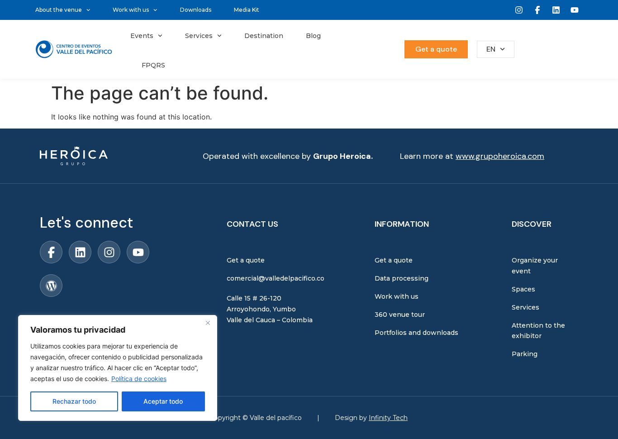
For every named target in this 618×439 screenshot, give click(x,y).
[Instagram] (519, 10)
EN (490, 49)
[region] (117, 368)
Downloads (195, 9)
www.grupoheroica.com (500, 156)
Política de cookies (138, 378)
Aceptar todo (163, 401)
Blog (313, 36)
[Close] (207, 322)
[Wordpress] (51, 285)
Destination (263, 36)
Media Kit (246, 9)
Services (199, 36)
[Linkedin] (556, 10)
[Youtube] (574, 10)
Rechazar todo (74, 401)
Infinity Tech (388, 418)
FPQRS (153, 65)
